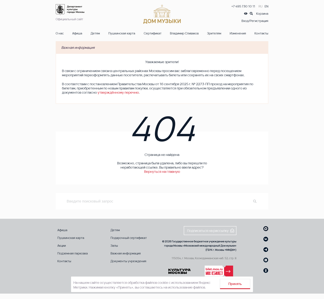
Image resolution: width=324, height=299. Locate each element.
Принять (235, 284)
